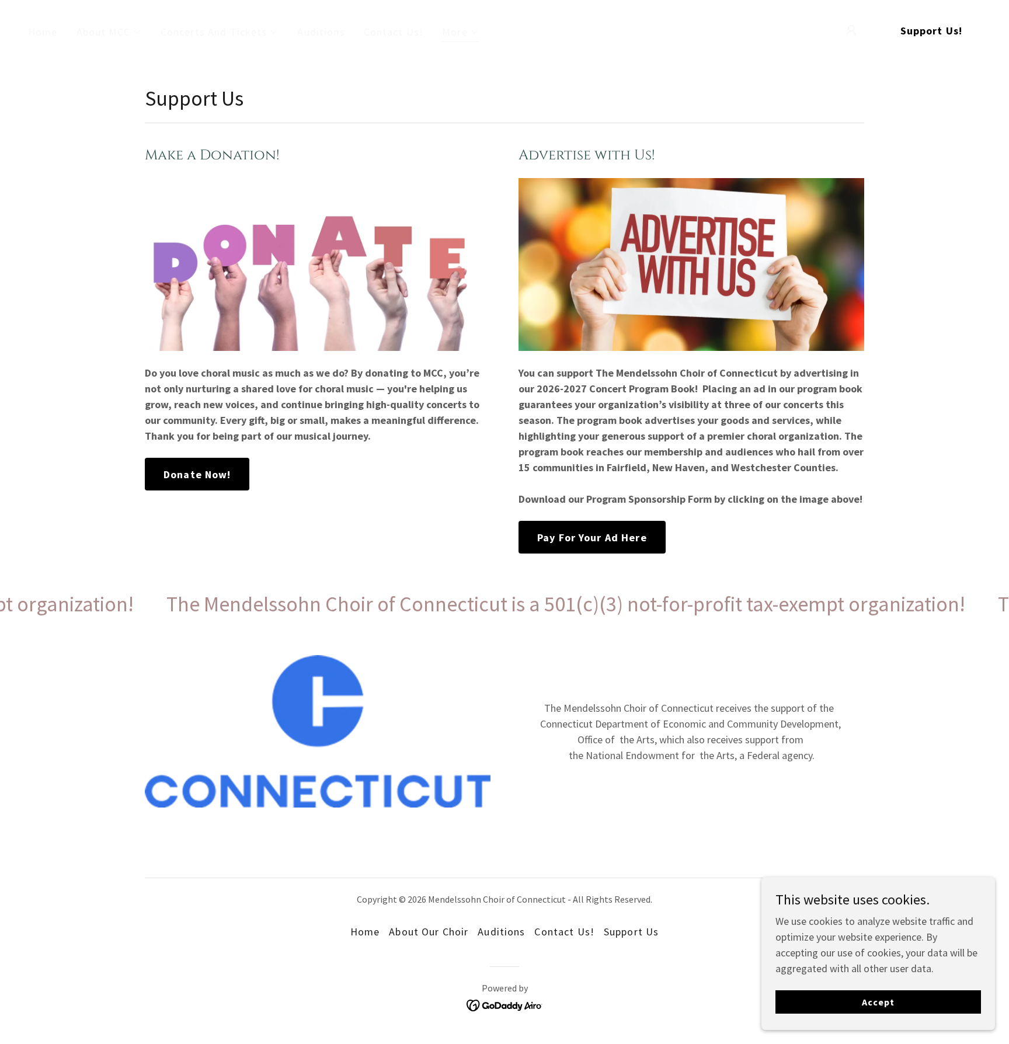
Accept (878, 1002)
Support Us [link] (631, 931)
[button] (109, 32)
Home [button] (365, 931)
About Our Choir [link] (428, 931)
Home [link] (43, 32)
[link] (505, 1004)
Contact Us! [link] (393, 32)
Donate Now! (197, 474)
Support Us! (931, 30)
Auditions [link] (321, 32)
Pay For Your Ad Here (592, 537)
